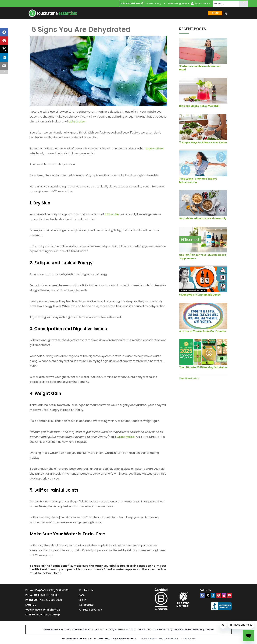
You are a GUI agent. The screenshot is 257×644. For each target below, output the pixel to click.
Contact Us (86, 590)
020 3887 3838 (49, 595)
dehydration (77, 121)
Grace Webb (126, 437)
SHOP (215, 13)
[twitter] (207, 595)
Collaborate (86, 605)
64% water (112, 214)
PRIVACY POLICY (149, 638)
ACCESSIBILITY (187, 638)
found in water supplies (120, 569)
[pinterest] (218, 595)
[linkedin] (213, 595)
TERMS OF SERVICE (168, 638)
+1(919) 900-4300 (58, 590)
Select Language (177, 3)
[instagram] (224, 595)
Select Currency (153, 3)
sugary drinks (154, 148)
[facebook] (202, 595)
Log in (82, 600)
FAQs (82, 595)
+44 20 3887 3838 (51, 600)
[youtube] (229, 595)
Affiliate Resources (90, 609)
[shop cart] (225, 13)
